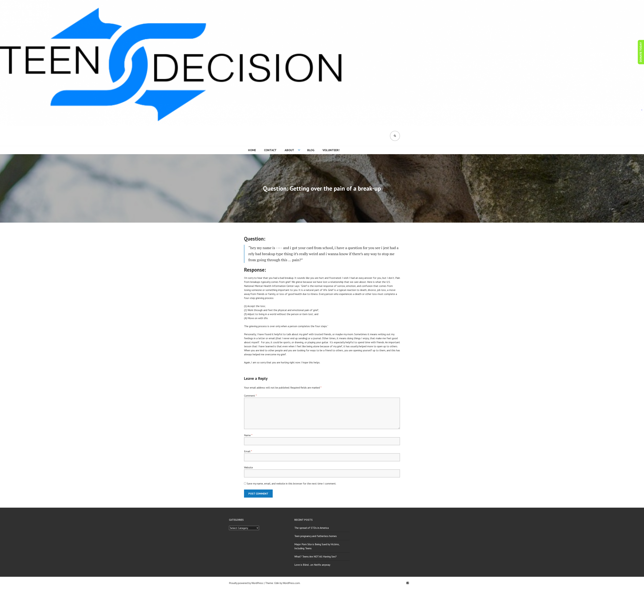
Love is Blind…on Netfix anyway (312, 564)
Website (248, 467)
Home (252, 150)
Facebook (407, 583)
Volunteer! (331, 150)
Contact (270, 150)
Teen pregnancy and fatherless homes (315, 536)
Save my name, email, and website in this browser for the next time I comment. (291, 483)
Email (248, 451)
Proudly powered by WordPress (246, 583)
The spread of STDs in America (311, 527)
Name (248, 435)
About (289, 150)
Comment (250, 395)
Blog (310, 150)
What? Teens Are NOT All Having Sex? (315, 556)
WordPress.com (291, 583)
